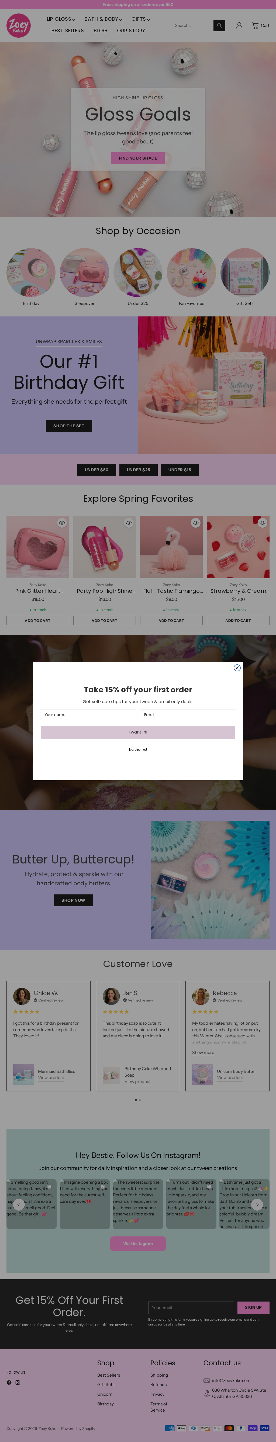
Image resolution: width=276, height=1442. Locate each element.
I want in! (138, 732)
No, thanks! (138, 750)
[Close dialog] (237, 668)
